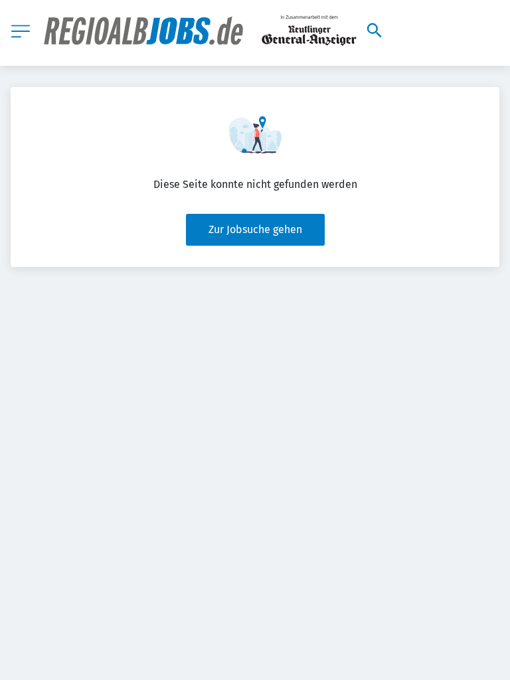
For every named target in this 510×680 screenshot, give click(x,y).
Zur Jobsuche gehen (255, 229)
